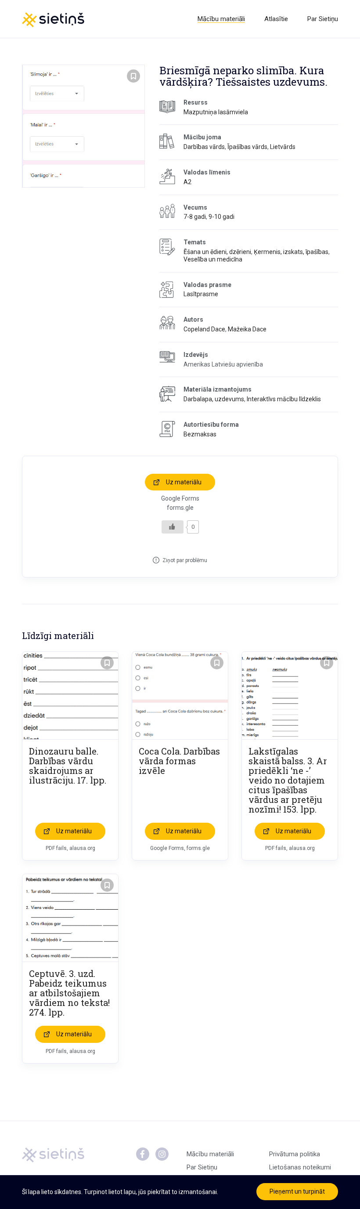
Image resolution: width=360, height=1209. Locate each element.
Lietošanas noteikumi (300, 1167)
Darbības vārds (204, 146)
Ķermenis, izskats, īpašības (291, 251)
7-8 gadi (195, 216)
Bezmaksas (200, 434)
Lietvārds (282, 146)
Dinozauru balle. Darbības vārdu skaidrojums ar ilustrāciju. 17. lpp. (67, 765)
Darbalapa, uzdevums (214, 399)
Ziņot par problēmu (184, 560)
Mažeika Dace (247, 329)
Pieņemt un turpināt (297, 1191)
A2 (187, 181)
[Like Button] (173, 527)
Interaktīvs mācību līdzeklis (284, 399)
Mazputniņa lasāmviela (216, 112)
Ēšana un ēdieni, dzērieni (217, 251)
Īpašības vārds (247, 146)
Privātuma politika (294, 1154)
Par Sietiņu (322, 19)
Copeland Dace (204, 329)
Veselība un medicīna (213, 259)
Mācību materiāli (221, 19)
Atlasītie (276, 19)
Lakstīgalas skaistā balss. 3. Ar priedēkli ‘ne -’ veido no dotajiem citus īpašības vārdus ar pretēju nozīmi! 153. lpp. (287, 780)
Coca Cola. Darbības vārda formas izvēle (179, 760)
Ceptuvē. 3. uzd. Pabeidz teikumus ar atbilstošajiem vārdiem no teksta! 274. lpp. (69, 993)
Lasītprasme (201, 294)
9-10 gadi (221, 216)
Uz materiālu (184, 482)
